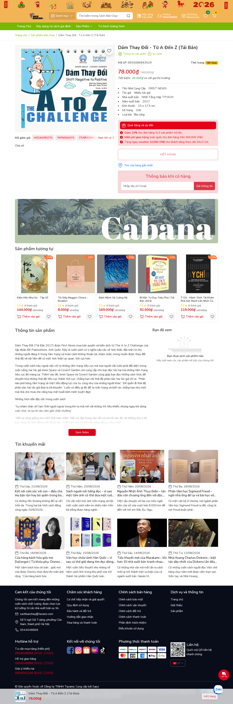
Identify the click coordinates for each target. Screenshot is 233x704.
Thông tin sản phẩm (134, 54)
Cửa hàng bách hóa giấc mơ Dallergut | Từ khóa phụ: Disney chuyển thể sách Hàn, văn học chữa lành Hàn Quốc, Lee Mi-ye (39, 560)
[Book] (116, 221)
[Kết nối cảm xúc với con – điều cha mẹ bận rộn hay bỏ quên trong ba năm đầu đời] (40, 466)
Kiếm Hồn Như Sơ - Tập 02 (32, 297)
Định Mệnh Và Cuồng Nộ (113, 297)
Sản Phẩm (82, 26)
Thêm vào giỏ (31, 317)
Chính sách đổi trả (130, 611)
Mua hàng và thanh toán (82, 623)
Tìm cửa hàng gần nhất (138, 165)
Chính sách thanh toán (132, 617)
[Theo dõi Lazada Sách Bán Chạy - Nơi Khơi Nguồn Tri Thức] (94, 650)
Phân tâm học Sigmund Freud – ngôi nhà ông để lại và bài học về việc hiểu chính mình (191, 493)
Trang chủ (21, 35)
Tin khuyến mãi (30, 444)
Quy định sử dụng (78, 605)
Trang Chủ (24, 26)
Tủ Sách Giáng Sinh (111, 26)
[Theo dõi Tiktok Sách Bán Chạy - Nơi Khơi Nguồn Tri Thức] (102, 650)
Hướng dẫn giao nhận (80, 617)
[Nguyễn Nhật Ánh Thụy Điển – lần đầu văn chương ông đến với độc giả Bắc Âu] (142, 466)
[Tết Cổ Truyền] (116, 4)
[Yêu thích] (109, 51)
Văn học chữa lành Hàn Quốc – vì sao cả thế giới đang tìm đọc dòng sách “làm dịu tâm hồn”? (89, 560)
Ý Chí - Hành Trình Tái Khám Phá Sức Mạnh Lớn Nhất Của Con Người (197, 299)
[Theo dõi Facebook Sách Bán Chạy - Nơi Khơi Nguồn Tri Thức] (70, 650)
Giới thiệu (176, 605)
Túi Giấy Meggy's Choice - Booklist (73, 299)
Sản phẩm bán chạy (43, 35)
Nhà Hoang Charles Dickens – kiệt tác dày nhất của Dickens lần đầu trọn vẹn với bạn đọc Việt (192, 560)
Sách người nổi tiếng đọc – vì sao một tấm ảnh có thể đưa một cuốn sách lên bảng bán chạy (90, 493)
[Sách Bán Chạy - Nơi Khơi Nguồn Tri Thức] (31, 16)
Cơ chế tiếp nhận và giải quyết (85, 599)
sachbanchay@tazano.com (36, 614)
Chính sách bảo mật (131, 599)
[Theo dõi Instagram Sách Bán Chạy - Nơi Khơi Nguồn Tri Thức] (78, 650)
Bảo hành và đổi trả (79, 611)
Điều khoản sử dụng (131, 628)
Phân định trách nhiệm (132, 623)
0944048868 (29, 630)
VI (178, 663)
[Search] (128, 15)
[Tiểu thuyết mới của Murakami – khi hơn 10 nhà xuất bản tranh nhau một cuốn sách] (142, 532)
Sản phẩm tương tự (34, 249)
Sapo (95, 687)
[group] (65, 88)
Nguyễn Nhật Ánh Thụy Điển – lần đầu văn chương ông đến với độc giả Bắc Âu (141, 493)
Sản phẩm (177, 611)
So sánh (157, 54)
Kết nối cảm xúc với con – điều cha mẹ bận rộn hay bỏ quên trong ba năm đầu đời (38, 493)
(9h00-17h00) (34, 653)
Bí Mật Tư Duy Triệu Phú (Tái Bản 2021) (157, 299)
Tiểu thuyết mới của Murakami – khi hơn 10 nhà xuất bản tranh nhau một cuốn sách (142, 560)
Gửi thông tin (204, 186)
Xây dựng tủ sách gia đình (53, 26)
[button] (212, 288)
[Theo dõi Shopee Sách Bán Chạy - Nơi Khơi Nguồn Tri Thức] (86, 650)
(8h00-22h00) (34, 673)
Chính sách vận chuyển (132, 605)
